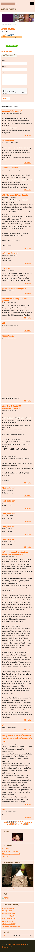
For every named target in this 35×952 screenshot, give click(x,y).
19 (27, 824)
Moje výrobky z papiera (10, 851)
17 (21, 824)
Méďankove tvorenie (9, 918)
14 (13, 824)
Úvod (2, 24)
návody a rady (7, 911)
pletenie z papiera (8, 9)
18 (24, 824)
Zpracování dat (7, 947)
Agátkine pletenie (8, 921)
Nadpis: (4, 66)
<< (5, 935)
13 (10, 824)
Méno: (4, 60)
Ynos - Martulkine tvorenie (11, 926)
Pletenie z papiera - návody (11, 854)
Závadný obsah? (21, 944)
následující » (29, 822)
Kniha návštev (8, 24)
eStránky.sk (11, 944)
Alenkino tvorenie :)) (9, 924)
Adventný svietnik (8, 889)
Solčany (5, 856)
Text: (3, 72)
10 (24, 822)
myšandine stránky (8, 913)
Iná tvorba (5, 848)
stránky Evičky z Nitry (9, 916)
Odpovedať (27, 135)
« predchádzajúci (7, 822)
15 (16, 824)
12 (7, 824)
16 (18, 824)
